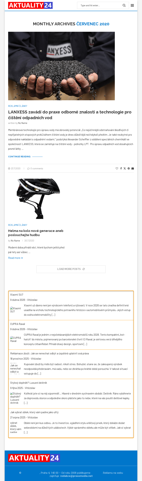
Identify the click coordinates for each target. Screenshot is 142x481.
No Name (22, 123)
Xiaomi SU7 (16, 294)
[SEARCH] (124, 5)
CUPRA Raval (17, 323)
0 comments (36, 168)
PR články (96, 472)
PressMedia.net (31, 472)
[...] (53, 314)
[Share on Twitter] (124, 168)
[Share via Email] (132, 168)
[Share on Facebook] (121, 168)
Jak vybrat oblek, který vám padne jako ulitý (34, 412)
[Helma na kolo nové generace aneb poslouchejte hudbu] (38, 199)
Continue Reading (19, 156)
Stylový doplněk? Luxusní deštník (28, 382)
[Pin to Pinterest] (129, 168)
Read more (14, 257)
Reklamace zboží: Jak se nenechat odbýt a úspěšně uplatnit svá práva (49, 353)
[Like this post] (117, 168)
